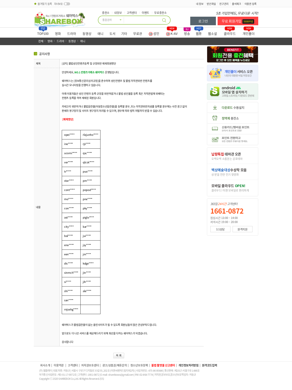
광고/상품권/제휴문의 (114, 365)
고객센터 (132, 12)
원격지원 (242, 229)
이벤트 (145, 12)
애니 (100, 33)
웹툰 (199, 32)
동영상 (87, 33)
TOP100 (43, 32)
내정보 (118, 12)
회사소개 (45, 365)
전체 (40, 41)
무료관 (137, 33)
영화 (58, 33)
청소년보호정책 (139, 365)
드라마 (71, 33)
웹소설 (212, 33)
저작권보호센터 (90, 365)
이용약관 (59, 365)
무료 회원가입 (237, 21)
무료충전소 (160, 12)
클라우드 (230, 32)
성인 (156, 33)
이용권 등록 (251, 4)
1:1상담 (220, 229)
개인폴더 (249, 32)
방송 (187, 32)
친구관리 (224, 4)
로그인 (203, 21)
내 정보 (200, 4)
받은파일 (211, 4)
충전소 (105, 12)
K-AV (174, 32)
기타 (124, 33)
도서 (112, 33)
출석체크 (236, 4)
